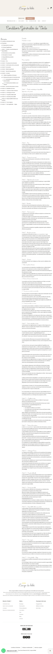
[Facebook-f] (24, 637)
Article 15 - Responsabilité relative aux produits (10, 99)
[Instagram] (29, 637)
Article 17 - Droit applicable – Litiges (9, 104)
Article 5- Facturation (6, 67)
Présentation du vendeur (8, 45)
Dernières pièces (5, 5)
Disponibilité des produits (8, 57)
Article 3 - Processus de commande (9, 63)
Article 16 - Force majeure (7, 102)
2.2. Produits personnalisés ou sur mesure (11, 83)
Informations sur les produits (9, 52)
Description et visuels (7, 54)
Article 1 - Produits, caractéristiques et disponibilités (10, 50)
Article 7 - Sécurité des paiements (9, 71)
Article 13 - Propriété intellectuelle (9, 94)
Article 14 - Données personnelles (9, 96)
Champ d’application (7, 47)
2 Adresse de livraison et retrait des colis (11, 77)
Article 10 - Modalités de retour (8, 88)
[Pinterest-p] (26, 637)
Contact (4, 14)
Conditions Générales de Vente (8, 41)
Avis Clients (4, 8)
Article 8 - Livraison (6, 73)
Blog (12, 11)
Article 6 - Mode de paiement (8, 69)
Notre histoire (5, 11)
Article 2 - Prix (5, 61)
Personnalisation (11, 20)
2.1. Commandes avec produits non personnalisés (11, 80)
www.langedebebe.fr (29, 43)
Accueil (3, 1)
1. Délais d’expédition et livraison (10, 75)
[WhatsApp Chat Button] (3, 650)
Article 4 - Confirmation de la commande (10, 65)
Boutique (10, 1)
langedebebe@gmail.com (34, 47)
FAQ (11, 8)
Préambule (4, 43)
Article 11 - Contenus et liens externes (10, 90)
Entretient (5, 59)
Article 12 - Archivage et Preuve (8, 92)
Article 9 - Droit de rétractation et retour (10, 86)
